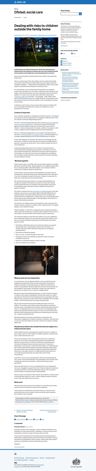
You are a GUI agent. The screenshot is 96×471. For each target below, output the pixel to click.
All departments (50, 458)
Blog (16, 9)
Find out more (64, 45)
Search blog (65, 11)
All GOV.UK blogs (19, 458)
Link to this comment (19, 447)
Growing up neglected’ (21, 96)
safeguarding (41, 35)
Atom (74, 53)
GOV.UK (42, 458)
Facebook (30, 419)
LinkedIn (37, 419)
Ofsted (25, 17)
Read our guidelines (65, 100)
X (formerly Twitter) (20, 419)
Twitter (27, 400)
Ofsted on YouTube (66, 65)
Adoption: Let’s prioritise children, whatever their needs (24, 410)
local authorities (33, 35)
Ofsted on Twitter (48, 402)
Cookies (31, 460)
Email (43, 419)
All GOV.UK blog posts (32, 458)
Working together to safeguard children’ (33, 134)
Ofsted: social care (28, 12)
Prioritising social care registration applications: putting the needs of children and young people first (70, 85)
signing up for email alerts (24, 402)
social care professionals (51, 35)
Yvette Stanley (17, 35)
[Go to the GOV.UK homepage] (20, 2)
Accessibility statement (21, 460)
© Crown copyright (76, 466)
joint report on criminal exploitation (43, 191)
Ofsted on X (65, 61)
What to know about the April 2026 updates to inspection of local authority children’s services (71, 74)
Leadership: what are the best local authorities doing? (48, 410)
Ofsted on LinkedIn (67, 63)
